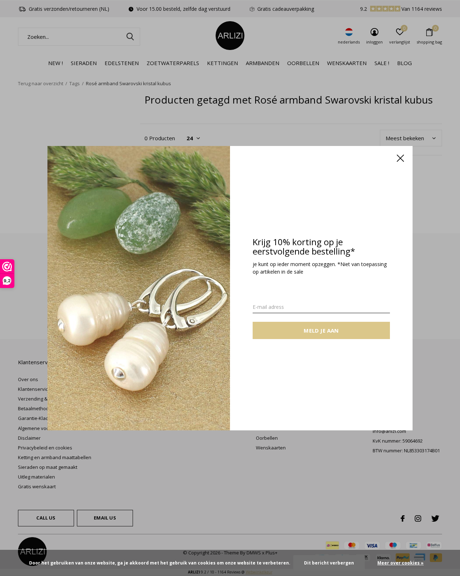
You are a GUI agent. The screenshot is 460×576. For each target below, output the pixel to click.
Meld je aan (321, 330)
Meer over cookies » (400, 563)
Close (400, 158)
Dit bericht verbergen (329, 563)
